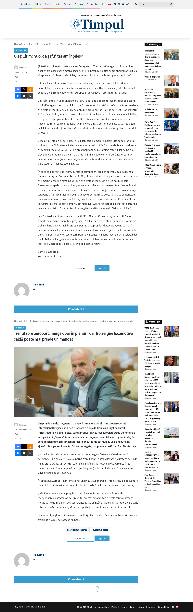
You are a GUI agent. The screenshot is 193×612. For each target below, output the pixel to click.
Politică (37, 4)
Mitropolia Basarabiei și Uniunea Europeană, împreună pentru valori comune (153, 95)
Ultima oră (41, 44)
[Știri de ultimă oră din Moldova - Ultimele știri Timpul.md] (96, 23)
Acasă (19, 44)
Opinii (47, 4)
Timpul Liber (92, 4)
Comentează (76, 309)
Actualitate (26, 4)
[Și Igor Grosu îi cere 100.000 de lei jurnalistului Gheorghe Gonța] (171, 168)
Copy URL (102, 268)
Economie (79, 4)
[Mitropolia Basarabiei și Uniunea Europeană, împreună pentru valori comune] (171, 93)
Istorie (57, 4)
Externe (67, 4)
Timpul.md (23, 67)
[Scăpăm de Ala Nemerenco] (171, 113)
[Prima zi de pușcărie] (171, 80)
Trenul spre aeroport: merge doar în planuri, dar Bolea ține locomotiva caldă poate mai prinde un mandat (153, 59)
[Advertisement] (162, 227)
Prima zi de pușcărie (153, 76)
